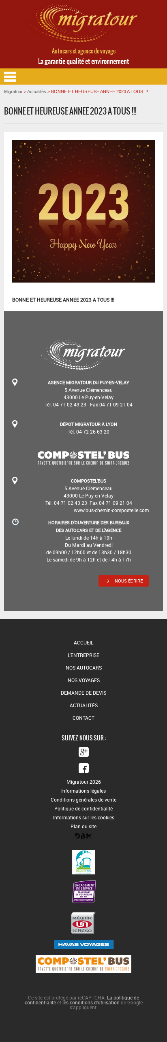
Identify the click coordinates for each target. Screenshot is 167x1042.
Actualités (36, 91)
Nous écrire (129, 581)
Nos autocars (84, 667)
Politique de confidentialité (83, 808)
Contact (83, 718)
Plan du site (83, 826)
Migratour (13, 91)
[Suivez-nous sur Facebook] (84, 768)
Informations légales (83, 790)
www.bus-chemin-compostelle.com (111, 510)
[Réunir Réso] (83, 923)
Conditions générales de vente (83, 799)
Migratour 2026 (83, 781)
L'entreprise (83, 655)
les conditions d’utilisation (91, 1002)
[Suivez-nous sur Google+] (84, 752)
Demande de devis (83, 692)
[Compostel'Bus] (83, 462)
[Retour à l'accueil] (83, 44)
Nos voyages (84, 680)
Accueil (83, 642)
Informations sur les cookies (83, 817)
